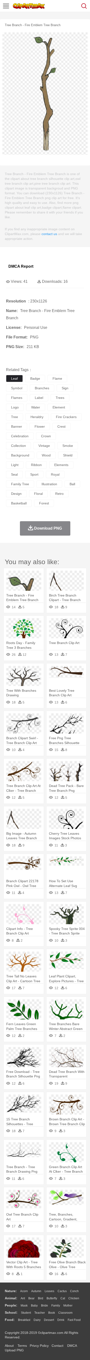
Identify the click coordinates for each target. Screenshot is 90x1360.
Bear (31, 1298)
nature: (11, 1291)
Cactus (62, 1291)
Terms (22, 1346)
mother (67, 1305)
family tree (20, 484)
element (59, 407)
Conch (74, 1291)
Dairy (37, 1320)
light (14, 465)
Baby (34, 1305)
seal (14, 474)
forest (44, 503)
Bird (40, 1298)
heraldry (36, 417)
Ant (23, 1298)
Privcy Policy (39, 1346)
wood (46, 455)
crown (46, 436)
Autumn (36, 1291)
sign (65, 388)
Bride (44, 1305)
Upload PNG (14, 1350)
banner (16, 426)
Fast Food (74, 1320)
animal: (11, 1298)
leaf (14, 378)
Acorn (24, 1291)
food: (10, 1320)
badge (35, 378)
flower (40, 426)
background (20, 455)
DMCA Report (20, 266)
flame (57, 378)
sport (34, 474)
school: (11, 1312)
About (9, 1346)
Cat (62, 1298)
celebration (20, 436)
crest (61, 426)
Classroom (65, 1312)
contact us (49, 234)
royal (55, 474)
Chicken (73, 1298)
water (35, 407)
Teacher (39, 1312)
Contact (57, 1346)
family (55, 1305)
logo (15, 407)
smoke (67, 446)
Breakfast (24, 1320)
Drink (60, 1320)
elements (61, 465)
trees (60, 398)
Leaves (49, 1291)
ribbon (36, 465)
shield (67, 455)
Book (51, 1312)
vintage (44, 446)
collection (18, 446)
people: (11, 1305)
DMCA (72, 1346)
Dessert (49, 1320)
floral (38, 494)
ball (72, 484)
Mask (24, 1305)
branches (42, 388)
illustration (49, 484)
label (39, 398)
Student (26, 1312)
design (16, 494)
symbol (16, 388)
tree (14, 417)
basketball (19, 503)
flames (16, 398)
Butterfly (52, 1298)
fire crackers (66, 417)
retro (59, 494)
